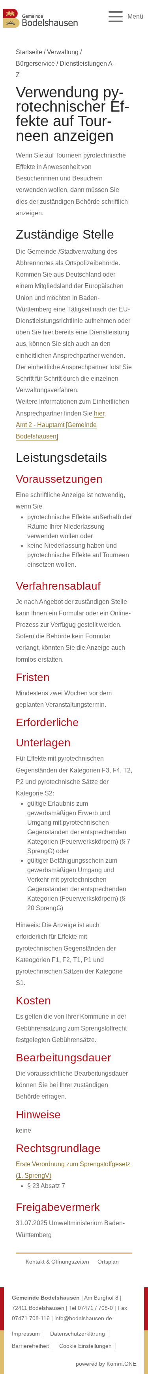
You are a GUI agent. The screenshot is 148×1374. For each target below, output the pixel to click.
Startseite (29, 52)
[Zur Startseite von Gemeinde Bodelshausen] (41, 28)
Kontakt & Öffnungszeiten (57, 1261)
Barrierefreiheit (30, 1346)
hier (99, 413)
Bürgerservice (35, 63)
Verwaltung (63, 52)
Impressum (26, 1333)
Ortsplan (108, 1261)
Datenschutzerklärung (77, 1333)
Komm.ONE (121, 1364)
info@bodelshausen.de (83, 1318)
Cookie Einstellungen (85, 1346)
